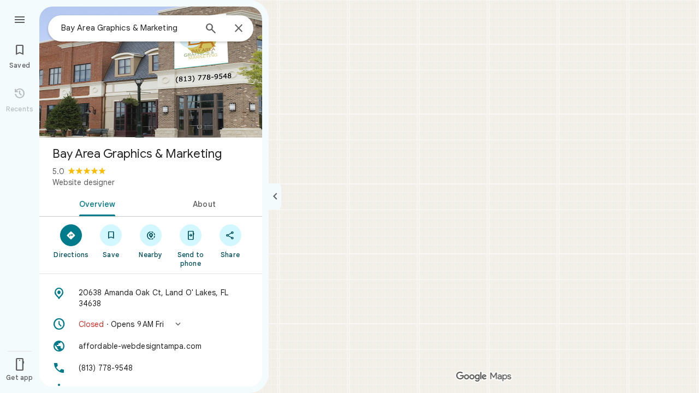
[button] (150, 324)
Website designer (83, 182)
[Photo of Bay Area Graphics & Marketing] (150, 72)
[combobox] (128, 27)
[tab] (95, 203)
